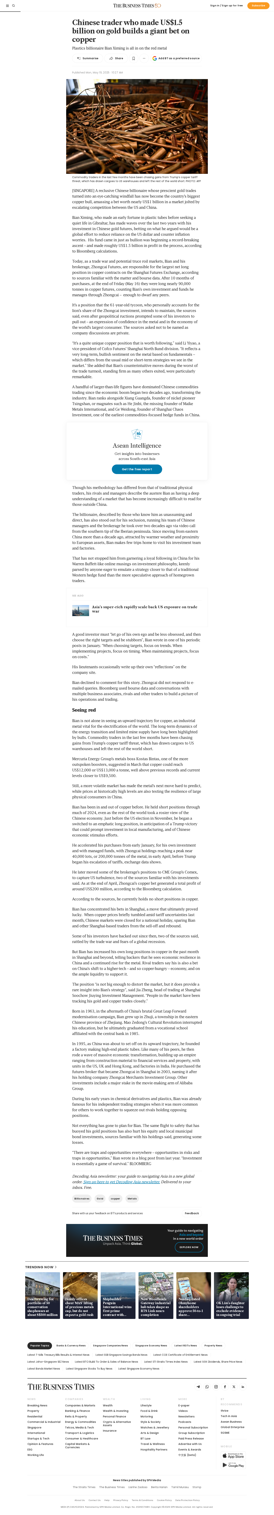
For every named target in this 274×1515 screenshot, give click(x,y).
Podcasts (184, 1422)
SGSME (225, 1433)
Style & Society (150, 1422)
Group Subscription (191, 1433)
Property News (213, 1345)
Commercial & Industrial (44, 1422)
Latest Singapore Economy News (138, 1369)
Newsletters (186, 1416)
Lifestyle (146, 1405)
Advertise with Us (190, 1444)
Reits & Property (76, 1416)
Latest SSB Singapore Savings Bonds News (121, 1355)
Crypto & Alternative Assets (117, 1423)
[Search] (13, 6)
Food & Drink (149, 1411)
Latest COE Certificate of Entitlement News (180, 1355)
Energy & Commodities (80, 1422)
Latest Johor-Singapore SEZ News (48, 1362)
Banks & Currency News (71, 1345)
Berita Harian (159, 1487)
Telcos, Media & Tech (79, 1427)
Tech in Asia (229, 1416)
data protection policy (187, 1500)
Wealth (108, 1405)
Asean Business (231, 1422)
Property (33, 1411)
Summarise (91, 58)
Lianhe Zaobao (137, 1487)
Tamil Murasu (180, 1487)
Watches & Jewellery (155, 1427)
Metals (132, 1198)
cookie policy (164, 1500)
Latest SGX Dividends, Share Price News (218, 1362)
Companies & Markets (80, 1405)
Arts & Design (150, 1433)
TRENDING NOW (39, 1267)
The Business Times (112, 1487)
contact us (95, 1500)
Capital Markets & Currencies (77, 1445)
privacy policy (120, 1500)
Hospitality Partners (154, 1449)
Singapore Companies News (110, 1345)
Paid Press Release (191, 1438)
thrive (224, 1411)
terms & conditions (142, 1500)
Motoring (147, 1416)
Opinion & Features (40, 1444)
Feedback (192, 1213)
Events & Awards (189, 1449)
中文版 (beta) (187, 1455)
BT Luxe (145, 1438)
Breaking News (37, 1405)
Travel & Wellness (153, 1444)
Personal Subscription (193, 1427)
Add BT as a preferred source (179, 58)
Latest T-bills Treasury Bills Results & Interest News (58, 1355)
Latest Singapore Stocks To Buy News (89, 1369)
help (107, 1500)
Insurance (109, 1431)
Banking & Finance (77, 1411)
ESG (29, 1449)
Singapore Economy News (151, 1345)
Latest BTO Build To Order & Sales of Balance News (106, 1362)
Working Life (35, 1455)
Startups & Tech (38, 1438)
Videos (183, 1411)
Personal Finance (114, 1416)
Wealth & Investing (115, 1411)
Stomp (197, 1487)
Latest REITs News (185, 1345)
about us (80, 1500)
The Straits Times (84, 1487)
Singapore (34, 1427)
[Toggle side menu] (7, 6)
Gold (100, 1198)
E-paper (184, 1405)
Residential (34, 1416)
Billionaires (81, 1198)
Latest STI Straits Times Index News (166, 1362)
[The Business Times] (133, 6)
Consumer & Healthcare (81, 1438)
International (36, 1433)
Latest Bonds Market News (43, 1369)
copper (115, 1198)
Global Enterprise (232, 1427)
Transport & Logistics (79, 1433)
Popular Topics (39, 1345)
